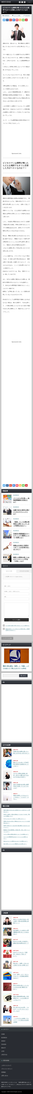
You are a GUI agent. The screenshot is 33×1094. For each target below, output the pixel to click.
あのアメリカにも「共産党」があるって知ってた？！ (20, 954)
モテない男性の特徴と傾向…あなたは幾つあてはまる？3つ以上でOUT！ (21, 775)
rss (20, 2)
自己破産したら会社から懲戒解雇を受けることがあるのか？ (21, 932)
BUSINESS (6, 15)
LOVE (2, 1051)
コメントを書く (17, 15)
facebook (25, 2)
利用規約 (3, 1072)
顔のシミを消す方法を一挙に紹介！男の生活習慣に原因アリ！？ (21, 921)
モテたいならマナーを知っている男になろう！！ (15, 818)
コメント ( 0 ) (9, 571)
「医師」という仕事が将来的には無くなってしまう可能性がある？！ (21, 523)
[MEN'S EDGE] (8, 2)
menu (29, 2)
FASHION (3, 1044)
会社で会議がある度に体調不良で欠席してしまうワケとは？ (21, 786)
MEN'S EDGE (10, 1091)
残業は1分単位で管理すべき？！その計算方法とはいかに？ (21, 547)
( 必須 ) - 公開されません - (12, 591)
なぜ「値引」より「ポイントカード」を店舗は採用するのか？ (21, 976)
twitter (22, 2)
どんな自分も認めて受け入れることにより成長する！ (18, 625)
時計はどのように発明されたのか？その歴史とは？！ (16, 841)
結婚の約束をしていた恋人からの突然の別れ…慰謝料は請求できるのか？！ (18, 629)
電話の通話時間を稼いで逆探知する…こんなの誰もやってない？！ (21, 998)
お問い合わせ (4, 1075)
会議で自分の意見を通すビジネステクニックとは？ (21, 512)
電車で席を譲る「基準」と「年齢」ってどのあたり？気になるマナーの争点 (16, 667)
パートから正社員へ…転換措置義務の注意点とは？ (21, 500)
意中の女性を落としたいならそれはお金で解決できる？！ (21, 987)
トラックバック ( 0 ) (24, 571)
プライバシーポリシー (6, 1068)
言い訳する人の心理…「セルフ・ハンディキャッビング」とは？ (21, 1009)
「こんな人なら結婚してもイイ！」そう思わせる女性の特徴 (21, 1020)
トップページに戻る (7, 638)
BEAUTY (3, 1047)
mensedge (27, 15)
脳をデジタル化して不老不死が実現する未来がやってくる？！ (21, 764)
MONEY (3, 1041)
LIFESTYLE (4, 1054)
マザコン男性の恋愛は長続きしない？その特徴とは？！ (16, 834)
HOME (3, 1034)
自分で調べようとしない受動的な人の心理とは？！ (15, 843)
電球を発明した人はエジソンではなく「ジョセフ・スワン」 (21, 797)
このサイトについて (6, 1065)
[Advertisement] (16, 141)
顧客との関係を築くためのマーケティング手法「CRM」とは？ (21, 559)
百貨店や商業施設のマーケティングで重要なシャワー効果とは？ (21, 535)
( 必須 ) (7, 586)
